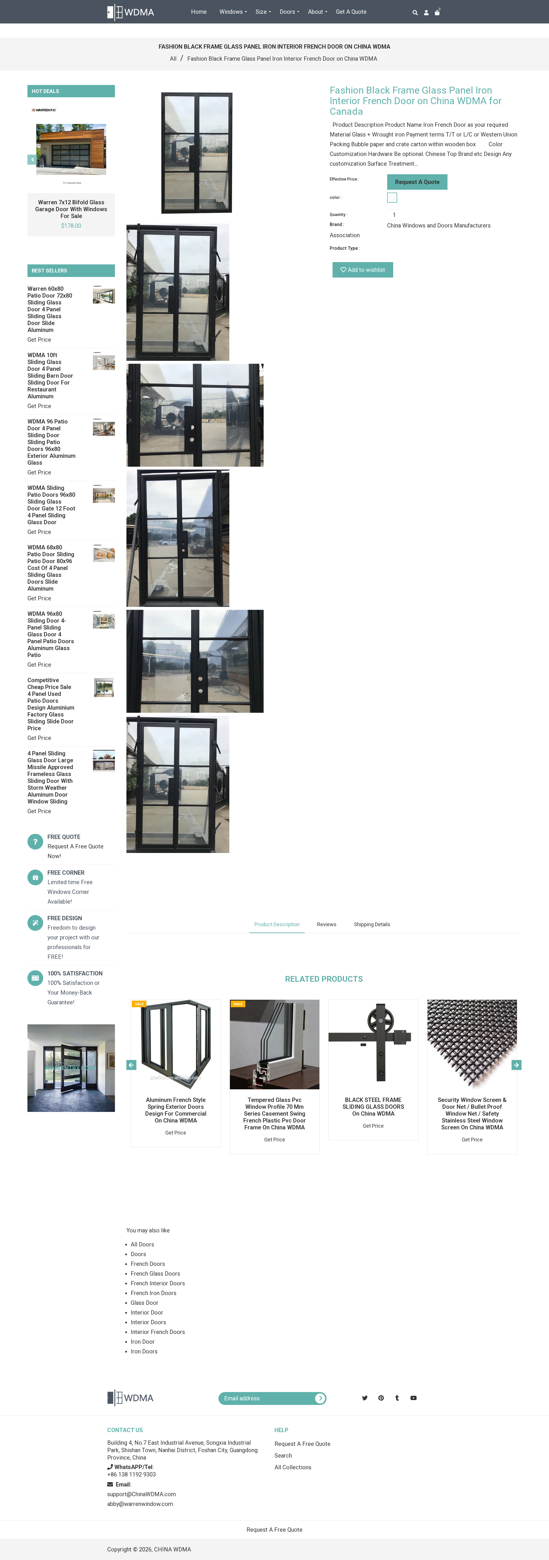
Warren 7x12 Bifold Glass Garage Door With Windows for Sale (71, 209)
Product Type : (345, 248)
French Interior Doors (158, 1283)
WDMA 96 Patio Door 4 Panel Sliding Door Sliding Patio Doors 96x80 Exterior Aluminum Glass (51, 442)
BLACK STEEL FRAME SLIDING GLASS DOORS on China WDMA (373, 1106)
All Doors (142, 1244)
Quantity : (338, 214)
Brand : (337, 224)
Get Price (39, 339)
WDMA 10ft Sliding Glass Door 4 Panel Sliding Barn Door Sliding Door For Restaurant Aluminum (50, 376)
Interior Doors (148, 1322)
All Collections (292, 1467)
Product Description (277, 924)
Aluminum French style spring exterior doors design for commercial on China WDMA (175, 1110)
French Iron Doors (153, 1293)
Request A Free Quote (302, 1443)
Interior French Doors (158, 1332)
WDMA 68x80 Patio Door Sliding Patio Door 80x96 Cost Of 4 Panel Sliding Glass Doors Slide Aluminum (50, 568)
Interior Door (147, 1312)
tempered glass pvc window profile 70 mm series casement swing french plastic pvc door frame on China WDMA (274, 1113)
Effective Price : (344, 179)
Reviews (327, 924)
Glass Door (144, 1302)
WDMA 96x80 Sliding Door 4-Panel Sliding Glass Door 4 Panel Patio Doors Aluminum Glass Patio (50, 634)
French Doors (148, 1263)
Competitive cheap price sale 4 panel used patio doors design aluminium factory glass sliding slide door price (50, 704)
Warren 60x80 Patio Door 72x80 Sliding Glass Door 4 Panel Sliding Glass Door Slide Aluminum (49, 309)
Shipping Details (372, 924)
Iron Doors (144, 1351)
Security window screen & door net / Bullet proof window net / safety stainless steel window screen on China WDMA (472, 1113)
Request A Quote (417, 182)
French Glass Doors (155, 1273)
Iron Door (143, 1341)
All (173, 58)
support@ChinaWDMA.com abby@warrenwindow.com (141, 1494)
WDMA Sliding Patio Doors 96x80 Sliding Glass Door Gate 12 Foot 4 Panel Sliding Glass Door (51, 505)
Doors (138, 1254)
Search (283, 1455)
